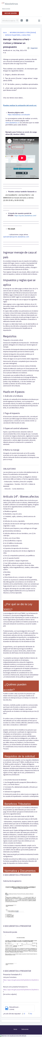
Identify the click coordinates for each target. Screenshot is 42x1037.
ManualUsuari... (14, 1007)
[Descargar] (17, 535)
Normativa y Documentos (20, 870)
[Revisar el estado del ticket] (21, 20)
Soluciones (24, 1029)
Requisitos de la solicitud (19, 756)
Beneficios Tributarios (17, 803)
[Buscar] (17, 20)
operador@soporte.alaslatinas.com (16, 237)
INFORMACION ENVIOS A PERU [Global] (23, 32)
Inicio (5, 32)
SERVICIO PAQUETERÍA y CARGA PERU (17, 35)
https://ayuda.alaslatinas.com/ (25, 215)
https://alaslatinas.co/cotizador (19, 114)
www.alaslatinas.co (12, 123)
